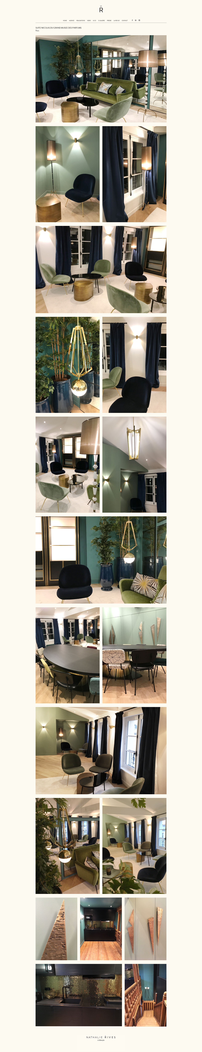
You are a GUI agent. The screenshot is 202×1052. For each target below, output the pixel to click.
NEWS (89, 20)
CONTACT (125, 20)
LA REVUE (117, 20)
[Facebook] (132, 19)
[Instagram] (139, 19)
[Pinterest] (135, 19)
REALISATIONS (80, 20)
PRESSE (109, 20)
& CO (94, 20)
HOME (65, 20)
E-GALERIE (101, 20)
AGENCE (71, 20)
